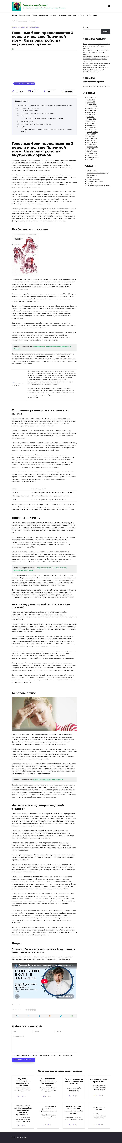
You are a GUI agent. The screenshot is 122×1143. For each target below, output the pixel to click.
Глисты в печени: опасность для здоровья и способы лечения (74, 1110)
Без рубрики (92, 171)
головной (16, 1005)
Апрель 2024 (92, 138)
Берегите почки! (27, 121)
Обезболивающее (19, 21)
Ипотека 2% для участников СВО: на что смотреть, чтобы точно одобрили (95, 52)
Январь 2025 (91, 125)
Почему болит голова (21, 15)
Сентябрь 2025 (92, 108)
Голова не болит (35, 5)
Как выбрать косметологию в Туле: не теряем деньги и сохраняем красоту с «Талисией (96, 59)
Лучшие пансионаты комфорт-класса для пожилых (74, 1081)
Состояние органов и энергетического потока (37, 113)
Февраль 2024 (92, 142)
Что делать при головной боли (71, 15)
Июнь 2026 (91, 102)
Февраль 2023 (92, 147)
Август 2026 (91, 98)
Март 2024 (91, 140)
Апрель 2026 (92, 104)
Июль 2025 (91, 112)
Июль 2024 (91, 136)
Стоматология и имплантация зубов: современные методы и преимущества (23, 1110)
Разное (32, 21)
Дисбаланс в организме (29, 110)
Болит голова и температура (44, 15)
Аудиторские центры (99, 1108)
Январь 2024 (92, 145)
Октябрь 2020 (92, 155)
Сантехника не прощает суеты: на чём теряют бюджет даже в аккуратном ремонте (95, 70)
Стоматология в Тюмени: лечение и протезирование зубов (48, 1082)
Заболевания (92, 15)
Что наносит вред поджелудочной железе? (36, 124)
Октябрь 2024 (92, 130)
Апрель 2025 (92, 119)
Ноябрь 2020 (92, 153)
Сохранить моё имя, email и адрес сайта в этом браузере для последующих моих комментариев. (43, 1055)
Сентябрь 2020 (92, 157)
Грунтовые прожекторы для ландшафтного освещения (22, 1082)
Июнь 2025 (91, 115)
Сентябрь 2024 (92, 132)
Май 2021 (90, 149)
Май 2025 (90, 117)
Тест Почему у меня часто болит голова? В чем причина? (44, 118)
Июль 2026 (91, 100)
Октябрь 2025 (92, 106)
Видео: (23, 127)
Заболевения (92, 177)
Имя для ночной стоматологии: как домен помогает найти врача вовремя (96, 46)
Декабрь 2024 (92, 127)
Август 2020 (91, 159)
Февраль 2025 (92, 123)
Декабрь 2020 (92, 151)
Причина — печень (27, 116)
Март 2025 (91, 121)
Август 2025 (91, 110)
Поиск (85, 27)
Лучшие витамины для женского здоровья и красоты (48, 1109)
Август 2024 (91, 134)
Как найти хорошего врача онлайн (99, 1081)
